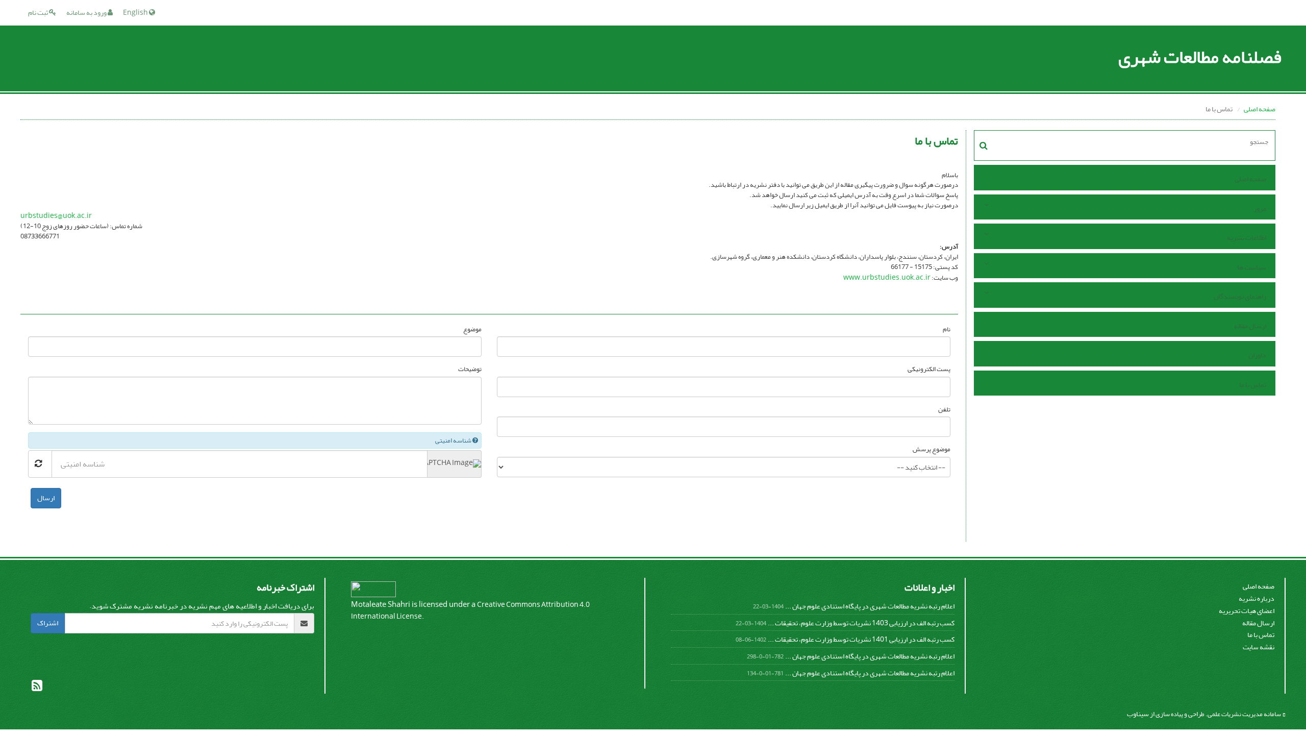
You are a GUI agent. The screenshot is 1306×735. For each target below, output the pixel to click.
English (136, 12)
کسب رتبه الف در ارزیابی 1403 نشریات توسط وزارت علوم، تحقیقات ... (861, 623)
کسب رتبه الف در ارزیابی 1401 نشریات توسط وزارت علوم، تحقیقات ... (861, 639)
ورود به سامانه (87, 12)
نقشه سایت (1258, 647)
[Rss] (37, 688)
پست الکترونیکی (929, 369)
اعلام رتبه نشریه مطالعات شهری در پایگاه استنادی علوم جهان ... (870, 606)
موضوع (472, 329)
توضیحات (470, 369)
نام (946, 329)
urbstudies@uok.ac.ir (56, 216)
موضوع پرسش (931, 449)
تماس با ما (1252, 384)
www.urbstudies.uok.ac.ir (887, 277)
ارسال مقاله (1250, 326)
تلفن (944, 409)
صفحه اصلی (1259, 109)
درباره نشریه (1256, 598)
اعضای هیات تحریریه (1246, 611)
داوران (1257, 355)
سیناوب (1138, 714)
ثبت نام (38, 12)
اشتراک (47, 623)
